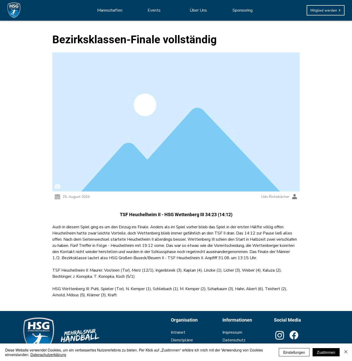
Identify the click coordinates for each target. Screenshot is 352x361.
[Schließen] (346, 352)
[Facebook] (294, 335)
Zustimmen (326, 352)
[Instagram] (280, 335)
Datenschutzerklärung (48, 354)
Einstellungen (294, 352)
